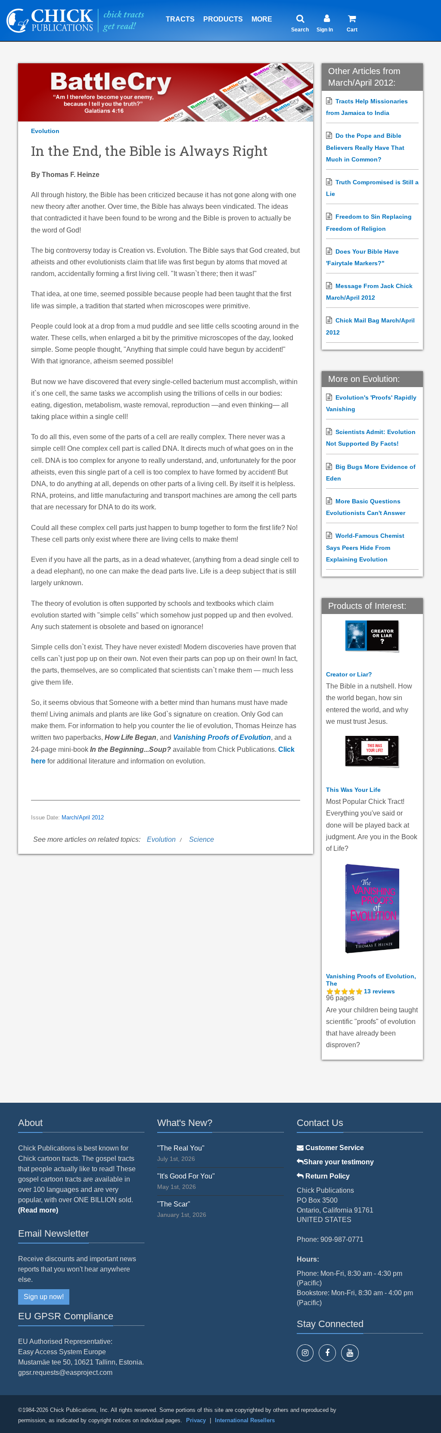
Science (201, 839)
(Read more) (38, 1210)
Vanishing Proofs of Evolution (222, 737)
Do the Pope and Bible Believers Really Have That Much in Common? (365, 147)
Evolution (45, 130)
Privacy (196, 1420)
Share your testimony (339, 1162)
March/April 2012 (83, 818)
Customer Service (334, 1147)
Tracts (180, 19)
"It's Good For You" (186, 1176)
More (262, 19)
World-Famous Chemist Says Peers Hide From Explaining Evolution (365, 547)
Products (223, 19)
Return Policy (327, 1176)
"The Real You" (181, 1148)
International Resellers (245, 1420)
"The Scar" (173, 1204)
